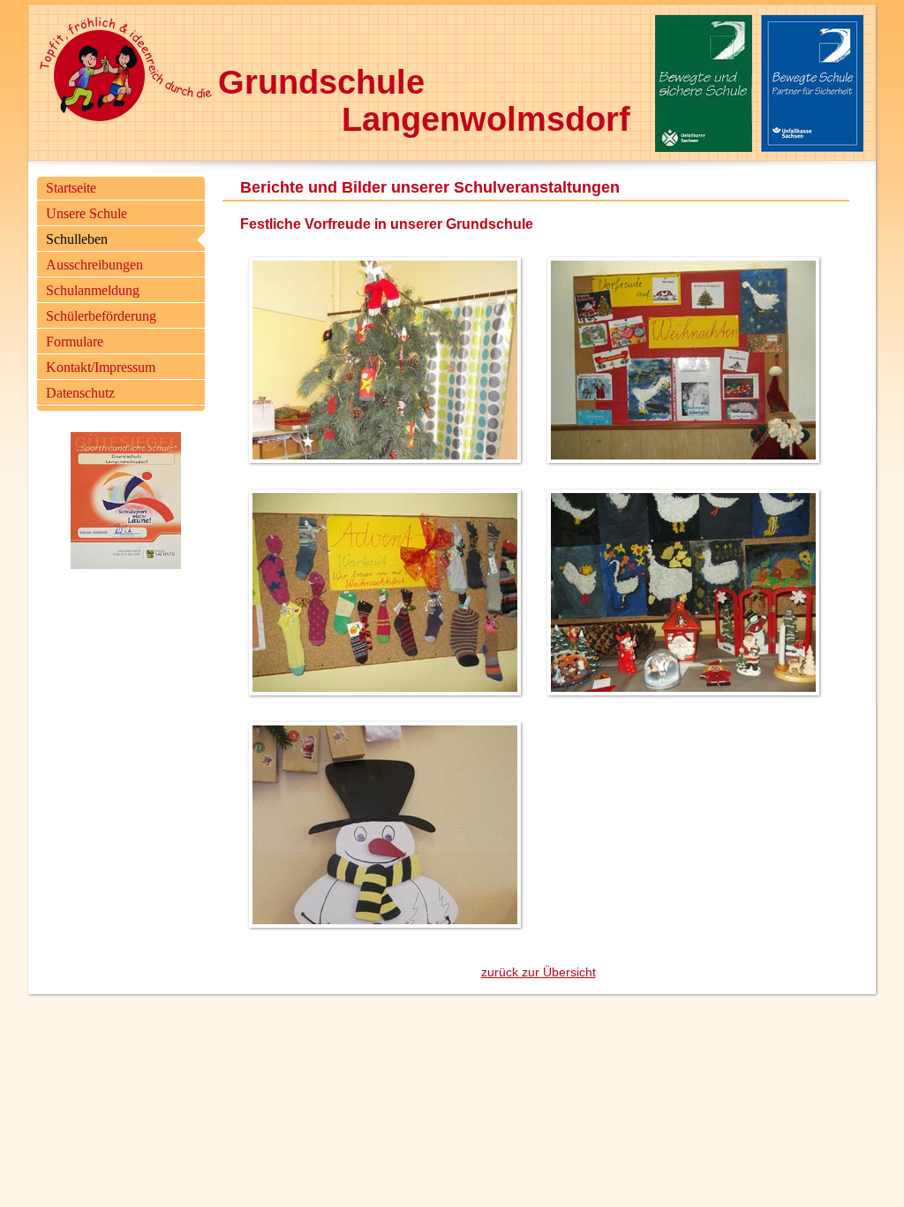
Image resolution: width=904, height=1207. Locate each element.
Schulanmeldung (92, 290)
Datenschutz (80, 392)
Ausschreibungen (94, 264)
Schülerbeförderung (101, 315)
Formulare (74, 341)
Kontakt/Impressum (100, 367)
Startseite (71, 187)
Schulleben (77, 239)
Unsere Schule (86, 213)
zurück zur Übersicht (538, 972)
